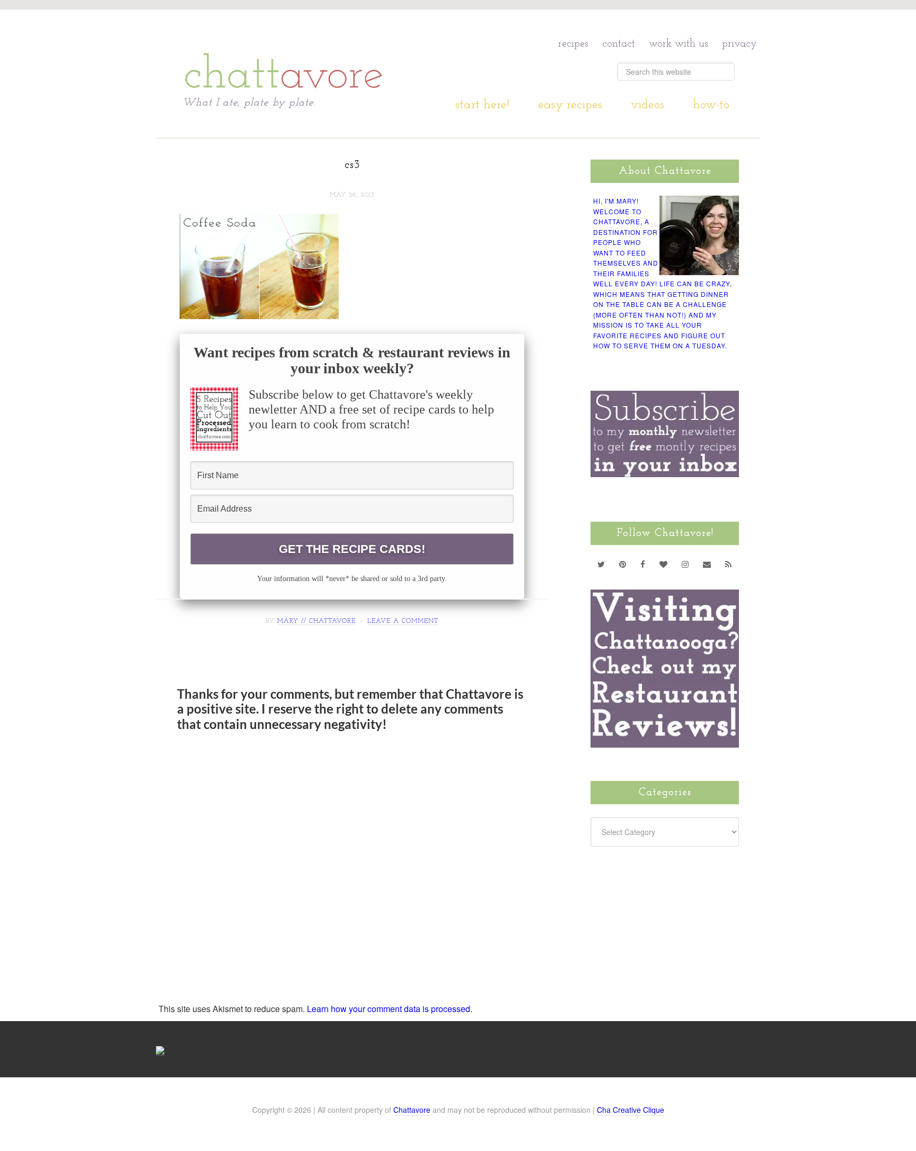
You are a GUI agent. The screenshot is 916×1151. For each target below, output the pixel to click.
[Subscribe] (728, 564)
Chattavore (284, 53)
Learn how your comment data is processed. (389, 1009)
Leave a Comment (402, 621)
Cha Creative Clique (630, 1109)
